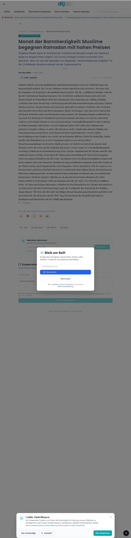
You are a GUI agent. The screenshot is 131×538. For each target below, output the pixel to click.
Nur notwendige (28, 533)
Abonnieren (51, 272)
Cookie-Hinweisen (77, 525)
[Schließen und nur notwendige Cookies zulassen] (110, 517)
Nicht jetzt (65, 278)
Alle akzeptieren (103, 533)
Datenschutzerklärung (47, 525)
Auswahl (48, 533)
